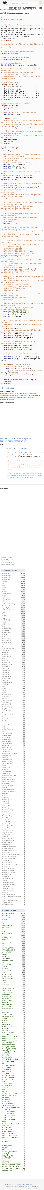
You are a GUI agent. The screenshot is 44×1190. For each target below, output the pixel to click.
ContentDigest (13, 767)
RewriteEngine (21, 397)
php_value (32, 395)
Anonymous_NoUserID (13, 870)
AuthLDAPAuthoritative (13, 868)
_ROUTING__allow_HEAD (13, 1037)
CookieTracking (13, 838)
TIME (13, 932)
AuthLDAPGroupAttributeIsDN (13, 896)
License (12, 388)
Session (13, 658)
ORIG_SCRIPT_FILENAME (13, 1136)
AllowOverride (13, 676)
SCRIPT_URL (13, 1053)
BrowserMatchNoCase (13, 775)
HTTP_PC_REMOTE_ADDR (13, 1051)
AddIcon (13, 727)
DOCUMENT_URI (12, 1170)
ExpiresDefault (4, 395)
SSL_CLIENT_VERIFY (13, 1111)
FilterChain (13, 668)
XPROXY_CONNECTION (13, 1049)
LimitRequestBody (13, 715)
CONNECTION (13, 1031)
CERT (13, 1063)
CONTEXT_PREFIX (13, 992)
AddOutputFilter (13, 682)
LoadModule (13, 751)
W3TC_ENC (13, 984)
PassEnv (13, 795)
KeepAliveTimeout (13, 902)
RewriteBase (4, 397)
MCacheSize (13, 866)
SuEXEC (13, 898)
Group (13, 690)
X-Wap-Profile (13, 990)
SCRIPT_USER (13, 1158)
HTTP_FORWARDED (13, 1103)
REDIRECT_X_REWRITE (13, 1077)
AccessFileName (13, 842)
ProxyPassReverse (13, 830)
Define (13, 692)
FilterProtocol (13, 672)
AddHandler (13, 652)
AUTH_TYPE (13, 1097)
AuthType (13, 660)
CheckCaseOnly (13, 816)
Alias (13, 686)
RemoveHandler (13, 695)
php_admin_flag (13, 814)
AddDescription (13, 735)
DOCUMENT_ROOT (13, 960)
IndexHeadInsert (13, 771)
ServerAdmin (13, 818)
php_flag (26, 395)
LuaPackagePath (13, 834)
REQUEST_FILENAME (8, 441)
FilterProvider (13, 670)
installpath (13, 1144)
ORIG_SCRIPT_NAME (13, 1134)
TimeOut (13, 721)
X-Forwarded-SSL (13, 1150)
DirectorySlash (13, 705)
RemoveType (13, 719)
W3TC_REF (13, 1029)
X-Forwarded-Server (13, 1105)
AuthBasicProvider (13, 725)
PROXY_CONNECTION (13, 1047)
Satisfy (13, 636)
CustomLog (13, 802)
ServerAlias (13, 852)
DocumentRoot (13, 741)
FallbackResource (13, 701)
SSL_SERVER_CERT (13, 1109)
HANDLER (13, 1002)
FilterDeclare (13, 674)
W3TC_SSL (13, 1012)
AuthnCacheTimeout (13, 894)
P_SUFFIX (13, 1087)
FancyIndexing (13, 703)
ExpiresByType (13, 608)
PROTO (13, 972)
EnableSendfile (13, 844)
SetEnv (13, 646)
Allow (4, 9)
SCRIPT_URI (13, 1101)
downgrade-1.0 (13, 998)
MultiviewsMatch (13, 832)
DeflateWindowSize (13, 905)
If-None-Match (13, 1025)
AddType (13, 602)
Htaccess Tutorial (6, 557)
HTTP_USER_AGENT (13, 950)
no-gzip (22, 439)
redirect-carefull (13, 1085)
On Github (5, 388)
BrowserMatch (13, 640)
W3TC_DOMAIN (13, 1083)
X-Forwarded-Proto (13, 988)
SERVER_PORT (13, 938)
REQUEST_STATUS (13, 1130)
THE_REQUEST (13, 958)
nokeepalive (13, 994)
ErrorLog (13, 880)
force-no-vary (13, 942)
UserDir (13, 765)
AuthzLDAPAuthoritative (13, 822)
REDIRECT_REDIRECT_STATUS (13, 1166)
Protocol (13, 713)
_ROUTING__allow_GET (13, 1039)
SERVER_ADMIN (13, 1014)
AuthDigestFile (13, 820)
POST (13, 946)
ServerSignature (13, 664)
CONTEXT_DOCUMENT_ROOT (13, 1164)
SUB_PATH (13, 1162)
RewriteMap (13, 783)
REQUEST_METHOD (13, 952)
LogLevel (13, 836)
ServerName (13, 737)
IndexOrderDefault (13, 749)
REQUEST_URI (21, 441)
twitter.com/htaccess (7, 564)
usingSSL (13, 1089)
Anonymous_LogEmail (13, 872)
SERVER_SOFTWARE (13, 1115)
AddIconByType (13, 761)
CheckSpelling (13, 747)
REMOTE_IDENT (13, 1132)
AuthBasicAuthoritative (13, 791)
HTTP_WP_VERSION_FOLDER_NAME (13, 1168)
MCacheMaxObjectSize (13, 862)
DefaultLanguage (13, 707)
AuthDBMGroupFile (13, 850)
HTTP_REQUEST (13, 1067)
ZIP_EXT (13, 1148)
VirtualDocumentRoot (7, 399)
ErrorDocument (22, 393)
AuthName (13, 654)
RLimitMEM (13, 876)
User (13, 626)
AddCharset (13, 630)
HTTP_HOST (8, 439)
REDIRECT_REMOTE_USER (13, 1123)
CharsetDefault (13, 755)
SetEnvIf (13, 634)
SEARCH (13, 1018)
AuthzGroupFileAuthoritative (13, 854)
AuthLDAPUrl (13, 806)
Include (13, 622)
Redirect (38, 395)
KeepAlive (13, 709)
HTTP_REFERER (13, 964)
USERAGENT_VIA (13, 1043)
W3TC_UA (13, 1023)
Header (12, 395)
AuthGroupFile (13, 678)
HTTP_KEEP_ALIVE (13, 1061)
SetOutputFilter (13, 628)
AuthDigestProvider (13, 789)
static (13, 930)
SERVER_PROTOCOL (13, 1119)
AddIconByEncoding (13, 779)
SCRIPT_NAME (13, 1071)
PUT (13, 962)
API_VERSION (13, 1099)
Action (13, 688)
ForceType (13, 680)
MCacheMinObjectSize (13, 858)
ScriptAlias (13, 797)
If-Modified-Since (13, 1016)
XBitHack (13, 757)
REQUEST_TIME (13, 1128)
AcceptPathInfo (13, 711)
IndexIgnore (13, 650)
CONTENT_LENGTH (13, 1081)
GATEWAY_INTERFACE (13, 1095)
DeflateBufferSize (13, 878)
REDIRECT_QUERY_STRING (13, 1093)
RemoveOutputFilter (13, 826)
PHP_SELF (13, 1121)
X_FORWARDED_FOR (13, 1045)
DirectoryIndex (12, 393)
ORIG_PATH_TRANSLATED (13, 1138)
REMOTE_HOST (13, 1027)
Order (21, 395)
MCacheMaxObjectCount (13, 864)
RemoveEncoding (13, 810)
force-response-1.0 (13, 1008)
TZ (13, 986)
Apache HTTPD (27, 1184)
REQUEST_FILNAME (13, 1075)
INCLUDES (13, 928)
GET (13, 944)
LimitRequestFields (13, 882)
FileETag (13, 616)
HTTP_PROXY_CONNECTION (13, 1107)
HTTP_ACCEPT (13, 1006)
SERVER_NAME (13, 974)
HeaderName (13, 723)
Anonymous (13, 697)
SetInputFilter (13, 828)
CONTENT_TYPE (13, 1010)
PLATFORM (13, 1142)
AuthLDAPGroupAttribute (13, 900)
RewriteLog (13, 808)
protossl (28, 439)
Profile (13, 982)
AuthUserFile (13, 662)
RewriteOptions (13, 666)
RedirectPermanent (13, 729)
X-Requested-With (13, 978)
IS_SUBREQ (13, 1035)
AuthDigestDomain (13, 840)
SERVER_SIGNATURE (13, 1117)
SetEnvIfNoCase (13, 620)
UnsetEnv (13, 787)
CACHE (13, 980)
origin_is (13, 1091)
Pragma (13, 966)
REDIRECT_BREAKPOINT (13, 1152)
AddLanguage (13, 739)
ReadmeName (13, 717)
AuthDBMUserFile (13, 848)
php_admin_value (13, 733)
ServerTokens (13, 638)
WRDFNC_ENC (13, 1069)
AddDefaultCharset (13, 610)
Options (17, 395)
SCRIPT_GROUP (13, 1126)
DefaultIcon (13, 745)
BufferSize (13, 892)
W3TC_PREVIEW (13, 1004)
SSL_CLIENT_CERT (13, 1113)
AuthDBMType (13, 874)
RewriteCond (13, 397)
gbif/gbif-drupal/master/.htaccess (20, 9)
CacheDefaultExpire (13, 890)
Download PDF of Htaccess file (16, 448)
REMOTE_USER (13, 1000)
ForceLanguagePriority (13, 781)
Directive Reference (7, 562)
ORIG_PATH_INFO (13, 1156)
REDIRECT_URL (13, 1057)
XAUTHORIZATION (13, 1033)
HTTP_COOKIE (13, 970)
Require (13, 614)
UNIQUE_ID (13, 1154)
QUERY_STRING (13, 934)
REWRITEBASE (13, 996)
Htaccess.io (9, 1184)
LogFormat (13, 804)
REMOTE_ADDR (13, 976)
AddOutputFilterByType (13, 604)
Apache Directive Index (8, 560)
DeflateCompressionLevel (13, 753)
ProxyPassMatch (13, 824)
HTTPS (16, 439)
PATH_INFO (13, 1021)
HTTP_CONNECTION (13, 1065)
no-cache (13, 968)
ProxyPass (13, 793)
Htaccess (17, 1184)
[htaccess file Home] (4, 2)
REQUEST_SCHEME (13, 1079)
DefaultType (13, 773)
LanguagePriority (13, 763)
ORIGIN (13, 940)
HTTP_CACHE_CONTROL (13, 1059)
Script (13, 596)
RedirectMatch (13, 642)
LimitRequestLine (13, 888)
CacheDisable (13, 812)
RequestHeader (13, 632)
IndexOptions (13, 699)
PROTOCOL (13, 1160)
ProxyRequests (13, 860)
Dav (13, 731)
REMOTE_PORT (13, 1146)
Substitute (13, 769)
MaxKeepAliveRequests (13, 856)
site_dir (13, 1140)
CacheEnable (13, 886)
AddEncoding (13, 624)
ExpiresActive (31, 393)
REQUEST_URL (13, 1055)
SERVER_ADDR (13, 956)
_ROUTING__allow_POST (13, 1041)
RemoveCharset (13, 777)
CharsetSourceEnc (13, 759)
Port (13, 644)
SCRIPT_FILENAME (13, 926)
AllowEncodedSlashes (13, 846)
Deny (5, 393)
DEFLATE (13, 920)
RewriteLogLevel (13, 800)
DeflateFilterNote (13, 785)
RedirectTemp (13, 656)
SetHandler (13, 684)
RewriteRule (30, 397)
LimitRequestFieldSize (13, 884)
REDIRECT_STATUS (13, 948)
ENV (1, 439)
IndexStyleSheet (13, 743)
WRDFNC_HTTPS (13, 1073)
